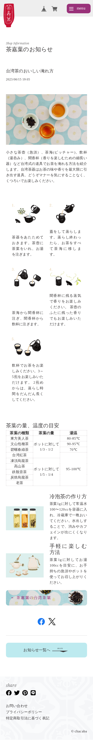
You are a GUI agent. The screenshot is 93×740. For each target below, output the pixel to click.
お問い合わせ (17, 706)
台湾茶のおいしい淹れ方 (30, 71)
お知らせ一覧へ (36, 650)
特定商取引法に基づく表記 (27, 718)
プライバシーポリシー (24, 712)
